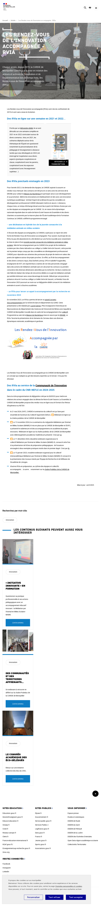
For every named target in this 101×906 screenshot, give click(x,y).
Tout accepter (76, 897)
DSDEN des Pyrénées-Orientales (80, 836)
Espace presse (73, 813)
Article (13, 20)
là (68, 448)
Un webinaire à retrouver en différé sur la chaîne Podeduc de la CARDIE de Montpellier (18, 692)
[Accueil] (9, 6)
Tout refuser (54, 897)
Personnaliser (33, 897)
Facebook (6, 864)
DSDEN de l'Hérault (75, 829)
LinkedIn (6, 871)
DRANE (62, 315)
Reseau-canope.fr (9, 833)
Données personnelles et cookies (68, 886)
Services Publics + (42, 825)
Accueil (5, 20)
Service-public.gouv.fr (43, 821)
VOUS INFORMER (76, 808)
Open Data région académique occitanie (83, 840)
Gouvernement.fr (41, 817)
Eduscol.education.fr (10, 821)
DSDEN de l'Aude (74, 821)
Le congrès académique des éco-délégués (16, 757)
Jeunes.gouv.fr (41, 840)
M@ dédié (26, 128)
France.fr (38, 836)
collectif (65, 312)
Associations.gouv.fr (43, 848)
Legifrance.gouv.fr (42, 829)
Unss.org (6, 852)
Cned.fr (5, 829)
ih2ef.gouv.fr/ (8, 844)
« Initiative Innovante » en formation (15, 585)
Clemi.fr (5, 836)
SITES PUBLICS (43, 808)
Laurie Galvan (35, 306)
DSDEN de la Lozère (75, 833)
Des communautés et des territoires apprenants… (17, 678)
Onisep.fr (6, 825)
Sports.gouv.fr (40, 844)
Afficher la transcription (58, 162)
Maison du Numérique (32, 194)
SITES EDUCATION (12, 808)
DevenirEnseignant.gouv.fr (13, 817)
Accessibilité (90, 8)
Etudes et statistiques (76, 817)
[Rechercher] (85, 8)
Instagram (7, 868)
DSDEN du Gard (74, 825)
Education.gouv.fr (9, 813)
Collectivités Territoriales (77, 844)
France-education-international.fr (15, 840)
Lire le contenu (17, 622)
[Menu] (96, 8)
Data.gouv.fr (40, 833)
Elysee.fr (38, 813)
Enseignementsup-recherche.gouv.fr (16, 848)
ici (61, 435)
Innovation (10, 520)
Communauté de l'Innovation (51, 385)
